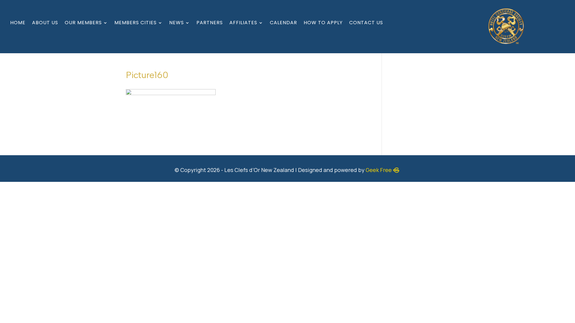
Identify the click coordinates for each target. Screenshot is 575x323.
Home (17, 23)
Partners (209, 23)
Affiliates (243, 23)
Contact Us (366, 23)
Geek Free (379, 169)
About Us (45, 23)
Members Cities (135, 23)
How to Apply (323, 23)
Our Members (83, 23)
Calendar (283, 23)
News (176, 23)
